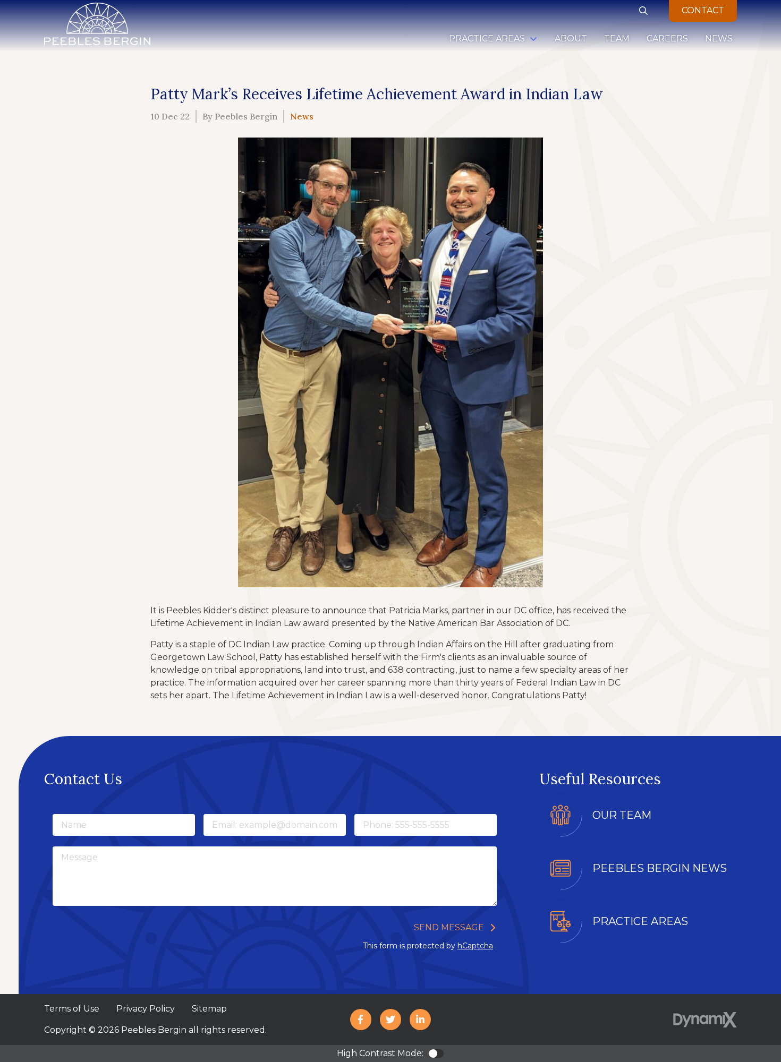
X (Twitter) (390, 1019)
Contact (703, 10)
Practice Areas (640, 921)
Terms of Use (71, 1009)
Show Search (643, 10)
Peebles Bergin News (659, 868)
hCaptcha (475, 945)
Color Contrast (436, 1053)
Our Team (621, 815)
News (301, 116)
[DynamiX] (705, 1020)
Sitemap (209, 1009)
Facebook (360, 1019)
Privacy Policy (145, 1009)
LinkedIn (420, 1019)
